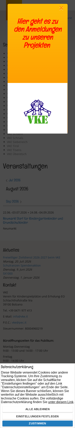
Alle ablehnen (37, 409)
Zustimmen (37, 423)
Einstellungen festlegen (37, 416)
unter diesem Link (60, 402)
